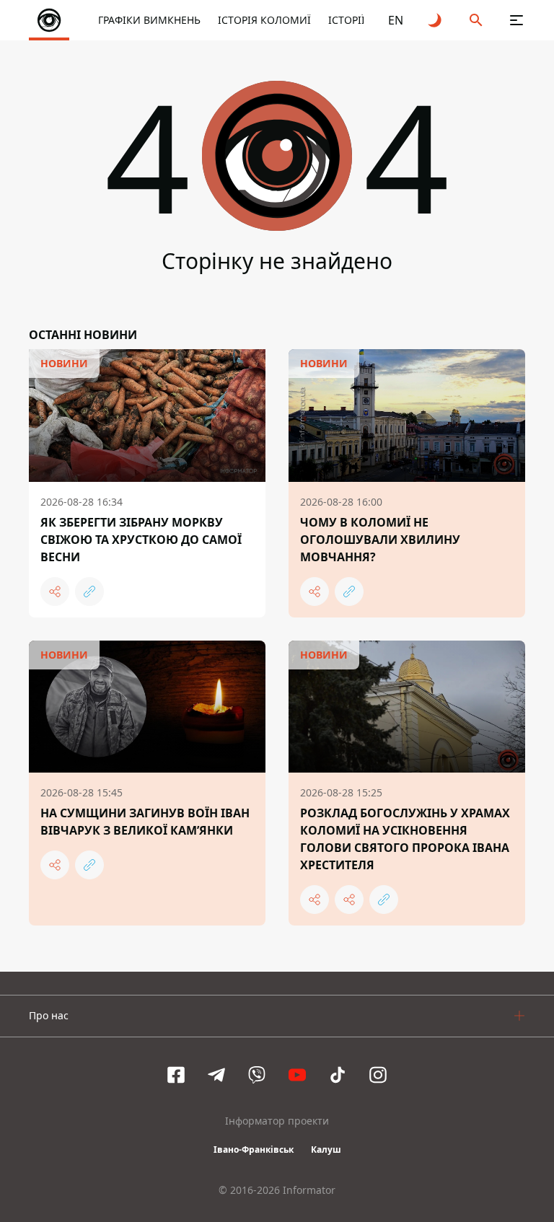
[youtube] (297, 1074)
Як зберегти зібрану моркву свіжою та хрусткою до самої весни (141, 539)
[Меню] (516, 20)
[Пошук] (476, 20)
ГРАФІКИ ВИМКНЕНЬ (149, 20)
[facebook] (176, 1074)
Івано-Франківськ (254, 1149)
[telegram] (216, 1074)
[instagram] (378, 1074)
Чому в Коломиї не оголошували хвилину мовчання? (380, 539)
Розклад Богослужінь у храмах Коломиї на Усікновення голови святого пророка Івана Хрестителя (405, 839)
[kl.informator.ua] (49, 20)
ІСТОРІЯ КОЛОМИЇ (264, 20)
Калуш (326, 1149)
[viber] (256, 1074)
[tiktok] (337, 1074)
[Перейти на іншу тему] (435, 20)
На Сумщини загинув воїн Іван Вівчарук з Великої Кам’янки (145, 821)
